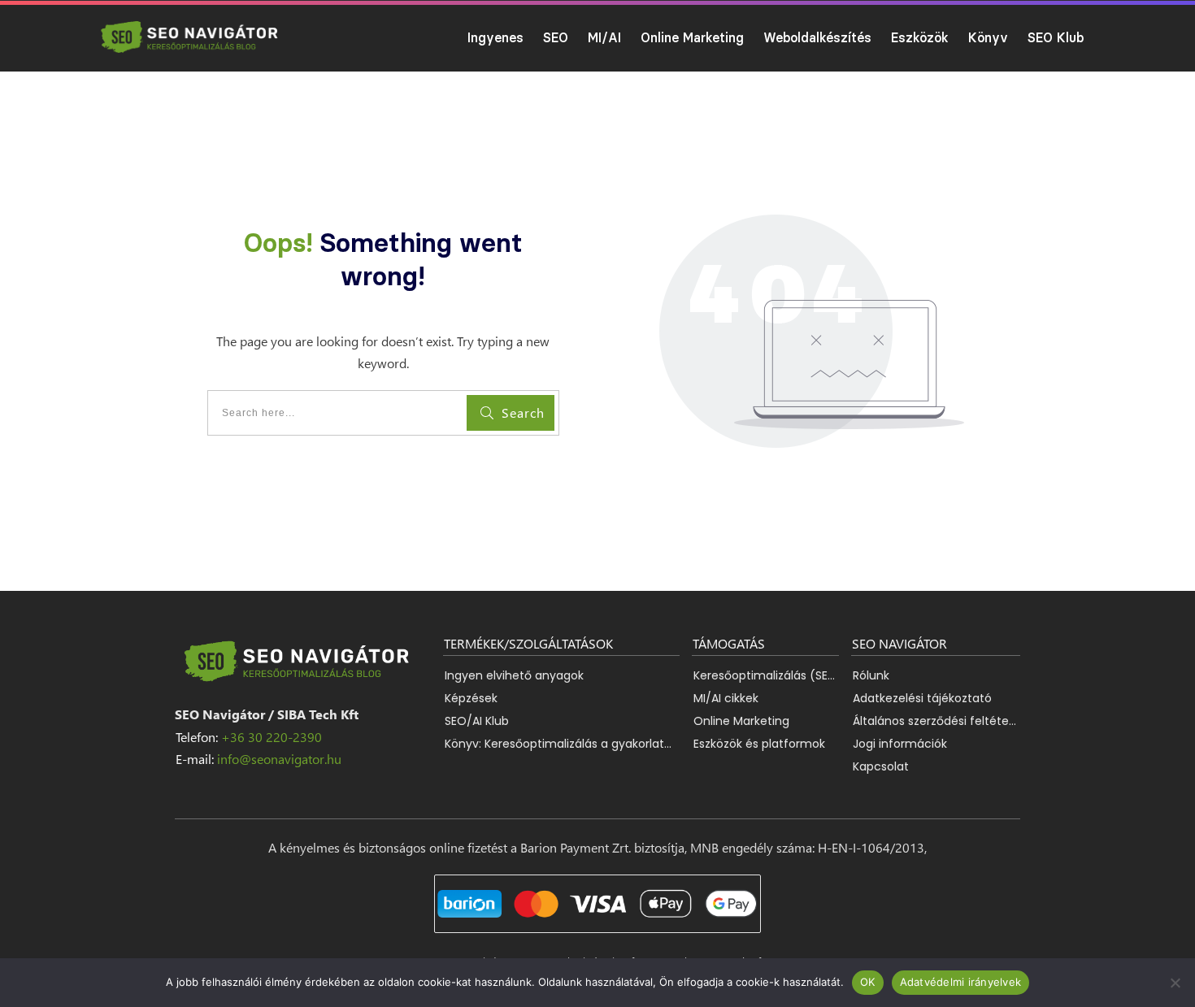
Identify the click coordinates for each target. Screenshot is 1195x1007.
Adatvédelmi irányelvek (961, 981)
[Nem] (1175, 982)
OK (868, 981)
